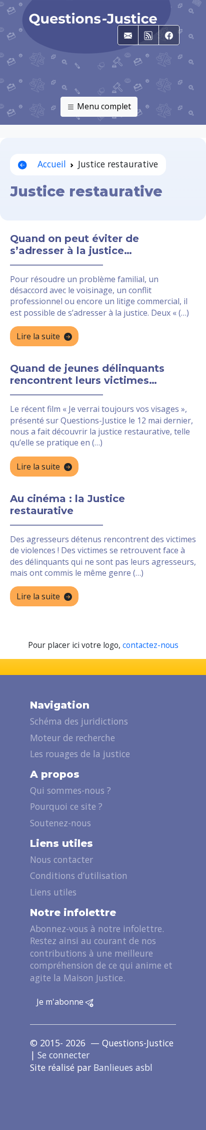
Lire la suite (38, 336)
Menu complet (103, 106)
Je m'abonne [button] (61, 1001)
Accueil (50, 164)
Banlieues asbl (123, 1067)
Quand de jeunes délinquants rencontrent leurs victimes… (87, 374)
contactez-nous (150, 645)
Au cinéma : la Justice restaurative (67, 505)
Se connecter (64, 1055)
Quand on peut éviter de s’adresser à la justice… (74, 245)
